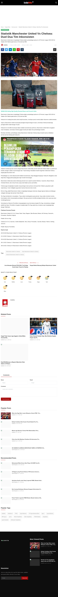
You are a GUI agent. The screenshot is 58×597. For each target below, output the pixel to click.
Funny (30, 282)
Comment (3, 386)
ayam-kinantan (5, 519)
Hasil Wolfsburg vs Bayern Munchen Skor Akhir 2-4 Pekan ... (13, 362)
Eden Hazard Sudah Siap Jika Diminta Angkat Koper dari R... (43, 336)
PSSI (16, 513)
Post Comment (6, 399)
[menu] (2, 2)
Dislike (13, 282)
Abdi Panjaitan (15, 449)
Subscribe (24, 578)
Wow (5, 291)
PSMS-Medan (37, 516)
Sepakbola (45, 516)
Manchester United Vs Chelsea (13, 251)
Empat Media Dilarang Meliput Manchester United (43, 265)
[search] (56, 2)
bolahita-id (10, 513)
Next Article (33, 262)
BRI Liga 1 (4, 516)
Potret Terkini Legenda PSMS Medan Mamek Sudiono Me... (27, 497)
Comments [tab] (6, 375)
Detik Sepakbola (27, 516)
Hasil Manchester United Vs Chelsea (30, 251)
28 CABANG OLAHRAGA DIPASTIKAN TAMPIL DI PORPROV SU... (28, 448)
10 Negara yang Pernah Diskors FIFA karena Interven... (26, 471)
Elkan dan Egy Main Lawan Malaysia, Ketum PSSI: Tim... (26, 413)
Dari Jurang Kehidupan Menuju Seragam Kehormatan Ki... (27, 489)
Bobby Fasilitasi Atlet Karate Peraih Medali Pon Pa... (25, 421)
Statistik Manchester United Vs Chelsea (15, 254)
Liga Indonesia (23, 513)
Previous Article (23, 262)
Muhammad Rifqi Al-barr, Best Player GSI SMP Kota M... (26, 463)
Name (2, 380)
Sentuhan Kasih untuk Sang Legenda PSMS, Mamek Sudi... (27, 480)
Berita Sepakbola (18, 516)
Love (22, 282)
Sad (47, 282)
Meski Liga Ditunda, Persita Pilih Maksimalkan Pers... (25, 430)
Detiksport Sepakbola (15, 519)
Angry (38, 282)
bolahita (12, 300)
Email (31, 380)
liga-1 (43, 513)
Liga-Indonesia (50, 513)
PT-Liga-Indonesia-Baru (34, 513)
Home (2, 27)
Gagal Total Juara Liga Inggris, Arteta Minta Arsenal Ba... (13, 336)
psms (10, 516)
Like (5, 282)
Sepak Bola (7, 27)
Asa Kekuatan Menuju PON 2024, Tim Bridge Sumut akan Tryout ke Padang (16, 266)
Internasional (14, 27)
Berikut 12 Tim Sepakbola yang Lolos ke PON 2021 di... (48, 560)
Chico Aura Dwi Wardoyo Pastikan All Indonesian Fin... (26, 439)
